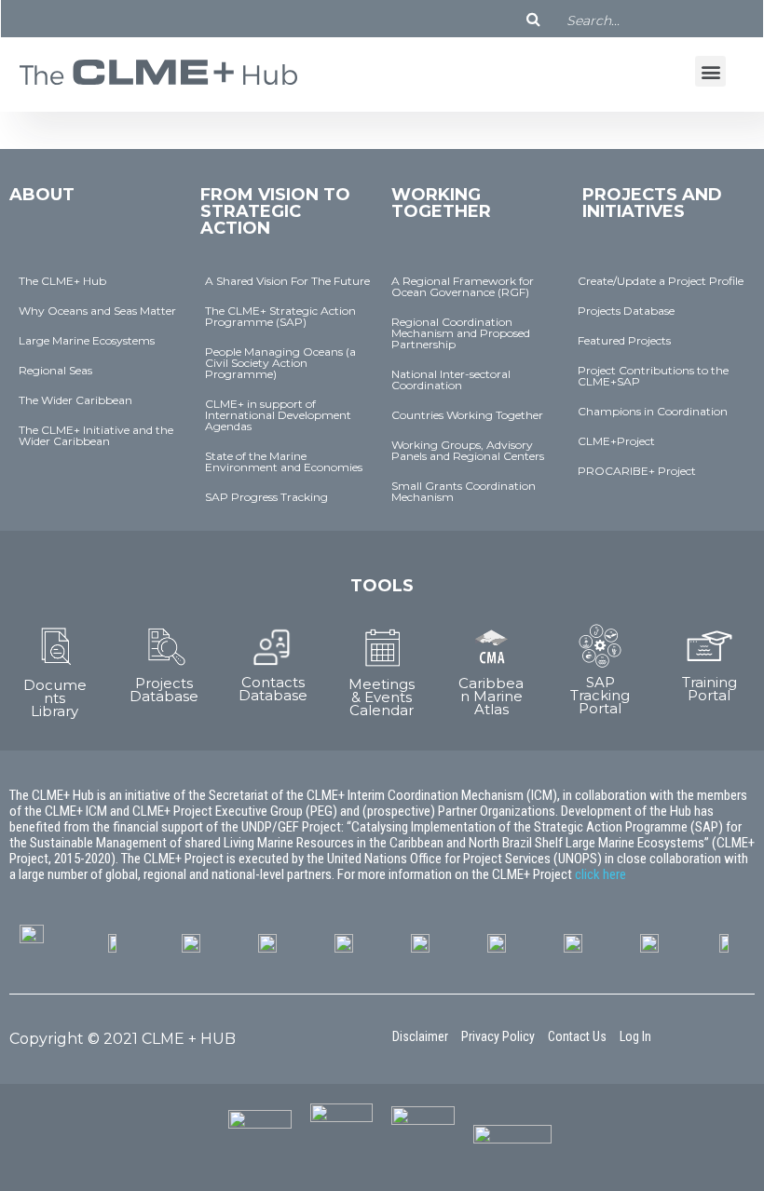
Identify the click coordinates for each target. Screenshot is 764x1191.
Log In (635, 1036)
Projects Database (626, 311)
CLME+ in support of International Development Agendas (278, 415)
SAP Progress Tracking (266, 497)
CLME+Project (616, 441)
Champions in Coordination (653, 411)
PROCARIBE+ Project (637, 471)
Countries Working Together (467, 415)
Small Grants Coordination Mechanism (463, 491)
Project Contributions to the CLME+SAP (653, 375)
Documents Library (55, 698)
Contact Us (577, 1036)
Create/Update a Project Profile (661, 281)
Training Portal (709, 688)
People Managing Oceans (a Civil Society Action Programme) (280, 363)
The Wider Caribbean (75, 400)
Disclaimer (420, 1036)
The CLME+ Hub (62, 281)
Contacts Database (273, 688)
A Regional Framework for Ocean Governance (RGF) (462, 286)
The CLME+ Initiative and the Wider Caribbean (96, 435)
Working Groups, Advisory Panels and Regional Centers (467, 450)
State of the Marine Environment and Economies (283, 461)
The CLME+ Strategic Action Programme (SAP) (280, 316)
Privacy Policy (498, 1036)
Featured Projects (624, 340)
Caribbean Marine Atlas (491, 696)
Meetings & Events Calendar (381, 697)
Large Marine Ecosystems (87, 340)
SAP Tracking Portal (600, 695)
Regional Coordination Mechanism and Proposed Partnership (460, 333)
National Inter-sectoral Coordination (451, 379)
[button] (710, 71)
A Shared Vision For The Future (287, 281)
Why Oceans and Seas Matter (97, 311)
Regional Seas (55, 370)
